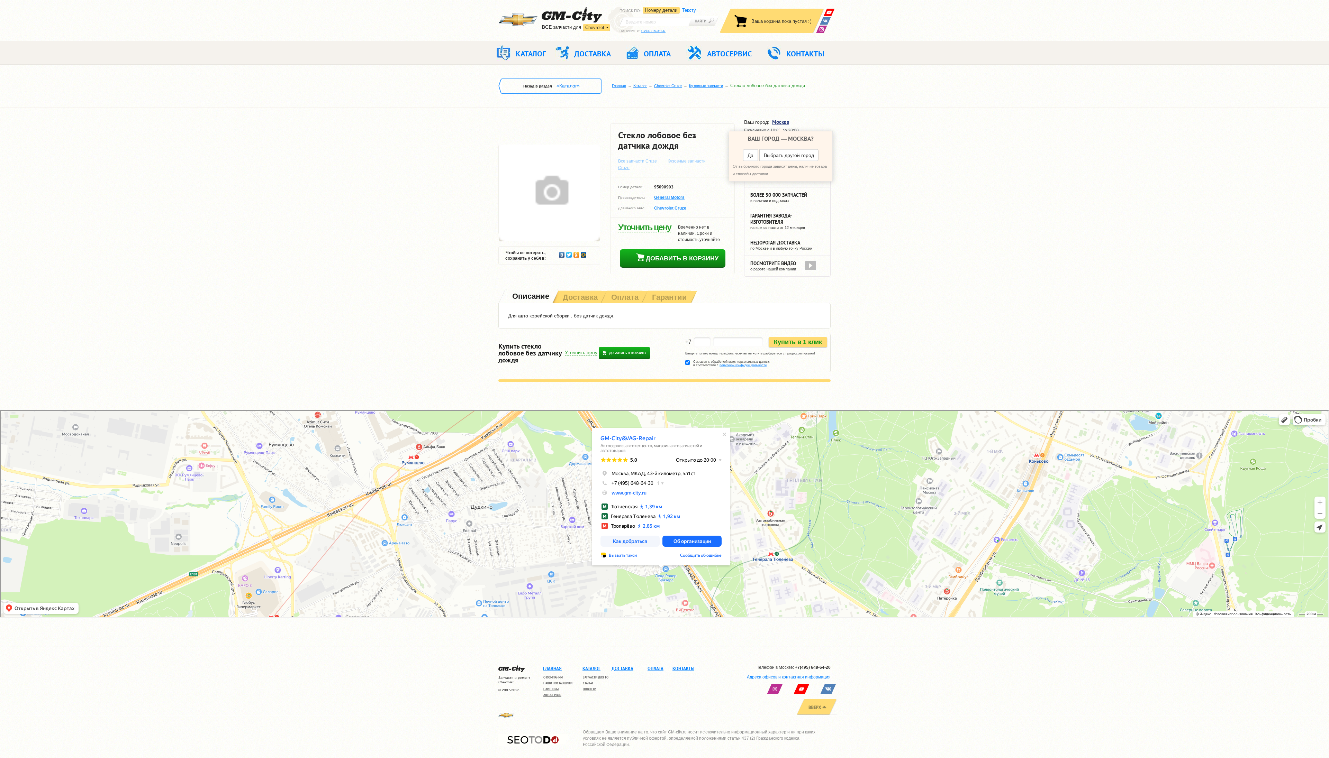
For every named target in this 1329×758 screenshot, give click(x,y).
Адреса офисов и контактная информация (789, 677)
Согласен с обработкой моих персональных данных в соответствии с (731, 363)
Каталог (640, 86)
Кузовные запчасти (706, 86)
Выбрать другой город (789, 155)
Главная (619, 86)
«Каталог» (568, 86)
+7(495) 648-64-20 (813, 667)
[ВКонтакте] (825, 21)
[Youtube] (829, 12)
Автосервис (552, 695)
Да (750, 155)
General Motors (669, 197)
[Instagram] (821, 29)
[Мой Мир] (583, 253)
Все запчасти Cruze (637, 161)
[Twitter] (569, 253)
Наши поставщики (557, 683)
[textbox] (655, 21)
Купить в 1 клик (798, 342)
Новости (589, 689)
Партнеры (551, 689)
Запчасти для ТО (595, 677)
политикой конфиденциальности (743, 365)
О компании (553, 677)
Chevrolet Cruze (668, 86)
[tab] (530, 296)
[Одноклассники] (576, 253)
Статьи (588, 683)
